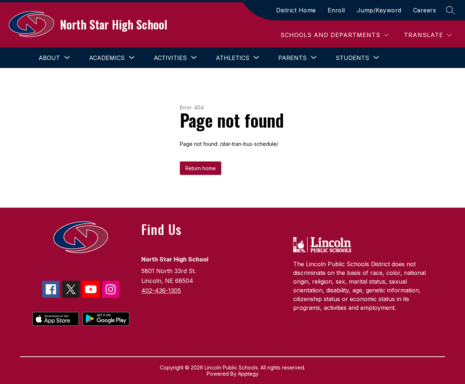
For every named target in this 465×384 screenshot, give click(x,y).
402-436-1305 (161, 290)
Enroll (336, 10)
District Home (296, 10)
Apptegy (248, 374)
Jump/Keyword (379, 10)
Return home (200, 168)
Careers (424, 10)
